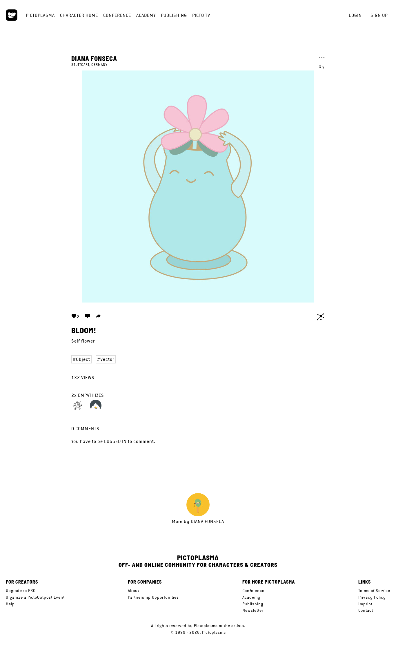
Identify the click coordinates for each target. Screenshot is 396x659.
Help (10, 604)
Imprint (365, 604)
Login (355, 15)
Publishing (174, 15)
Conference (117, 15)
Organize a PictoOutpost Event (35, 597)
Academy (146, 15)
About (133, 590)
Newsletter (252, 610)
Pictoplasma (40, 15)
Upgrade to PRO (21, 590)
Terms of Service (374, 590)
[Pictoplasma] (11, 15)
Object (83, 359)
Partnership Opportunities (153, 597)
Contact (365, 610)
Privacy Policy (372, 597)
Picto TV (201, 15)
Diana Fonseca (94, 58)
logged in (115, 441)
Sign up (379, 15)
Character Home (79, 15)
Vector (107, 359)
